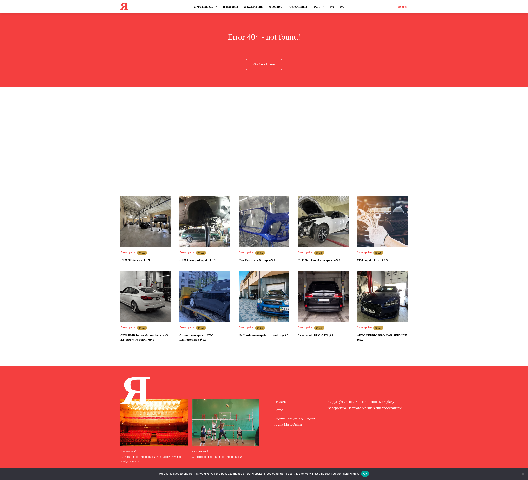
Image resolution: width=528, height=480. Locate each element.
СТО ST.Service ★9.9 (135, 260)
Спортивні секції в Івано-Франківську (217, 456)
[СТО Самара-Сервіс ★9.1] (204, 221)
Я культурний (128, 451)
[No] (523, 474)
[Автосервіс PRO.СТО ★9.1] (323, 296)
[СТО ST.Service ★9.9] (145, 221)
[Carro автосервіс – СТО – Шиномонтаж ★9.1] (204, 296)
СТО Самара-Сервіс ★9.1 (197, 260)
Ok (365, 473)
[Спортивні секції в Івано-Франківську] (225, 422)
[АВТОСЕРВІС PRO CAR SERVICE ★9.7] (382, 296)
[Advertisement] (264, 137)
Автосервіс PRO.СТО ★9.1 (317, 335)
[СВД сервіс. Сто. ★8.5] (382, 221)
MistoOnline (293, 424)
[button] (403, 6)
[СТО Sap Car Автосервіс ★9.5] (323, 221)
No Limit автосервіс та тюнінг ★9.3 (264, 335)
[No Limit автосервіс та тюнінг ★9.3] (264, 296)
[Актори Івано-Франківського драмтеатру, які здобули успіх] (154, 422)
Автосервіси (127, 252)
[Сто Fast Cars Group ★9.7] (264, 221)
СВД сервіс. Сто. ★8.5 (372, 260)
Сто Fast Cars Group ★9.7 (257, 260)
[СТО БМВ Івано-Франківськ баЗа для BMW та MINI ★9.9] (145, 296)
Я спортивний (200, 451)
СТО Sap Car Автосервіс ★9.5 (319, 260)
